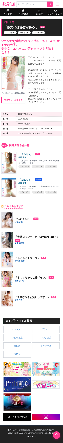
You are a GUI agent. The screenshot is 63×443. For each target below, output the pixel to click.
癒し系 (17, 345)
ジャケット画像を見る (15, 93)
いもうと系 (24, 32)
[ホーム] (56, 435)
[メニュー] (57, 4)
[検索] (50, 4)
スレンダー (10, 32)
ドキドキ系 (38, 32)
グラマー (45, 329)
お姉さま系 (45, 337)
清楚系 (17, 354)
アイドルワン (9, 4)
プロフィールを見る (13, 100)
